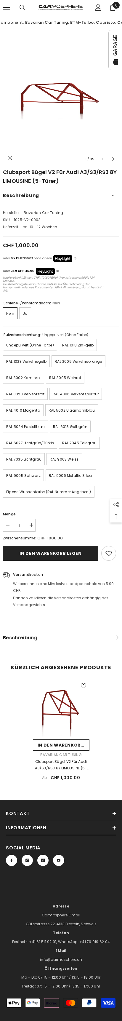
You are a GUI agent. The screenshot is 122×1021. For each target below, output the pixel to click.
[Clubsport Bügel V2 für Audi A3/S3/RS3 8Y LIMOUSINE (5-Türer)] (61, 708)
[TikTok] (43, 860)
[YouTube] (58, 860)
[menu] (6, 7)
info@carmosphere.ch (61, 959)
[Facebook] (11, 860)
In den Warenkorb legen (50, 553)
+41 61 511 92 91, (43, 941)
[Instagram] (27, 860)
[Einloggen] (98, 7)
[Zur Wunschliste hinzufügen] (108, 553)
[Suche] (22, 7)
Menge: (10, 514)
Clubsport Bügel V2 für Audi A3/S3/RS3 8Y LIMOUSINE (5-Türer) (61, 765)
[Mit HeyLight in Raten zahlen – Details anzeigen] (75, 258)
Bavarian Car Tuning (43, 212)
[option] (61, 97)
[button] (102, 159)
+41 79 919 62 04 (94, 941)
